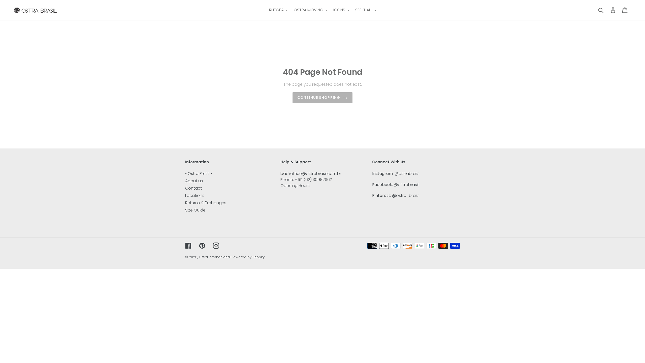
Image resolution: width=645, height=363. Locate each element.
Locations (194, 195)
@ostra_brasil (405, 195)
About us (194, 181)
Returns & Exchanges (205, 203)
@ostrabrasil (407, 173)
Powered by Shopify (248, 257)
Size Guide (195, 210)
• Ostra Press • (198, 173)
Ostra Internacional (215, 257)
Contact (193, 188)
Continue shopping (318, 97)
